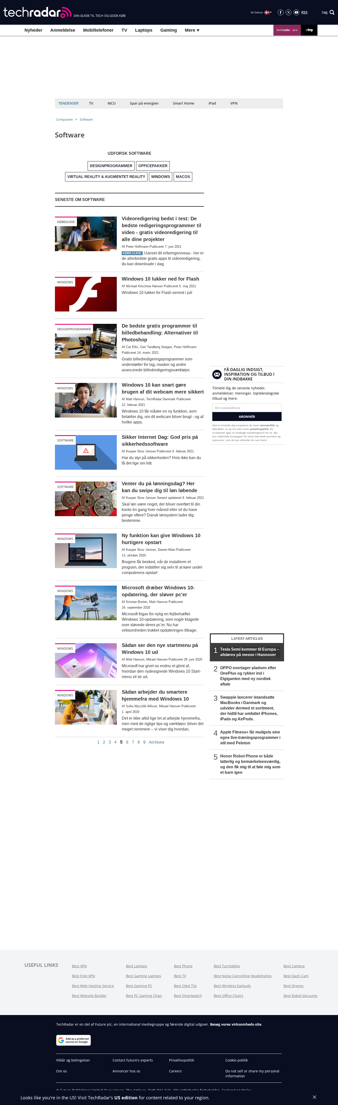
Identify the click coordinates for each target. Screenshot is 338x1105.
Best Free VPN (83, 975)
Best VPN (79, 966)
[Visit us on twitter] (288, 12)
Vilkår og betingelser (73, 1060)
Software (86, 119)
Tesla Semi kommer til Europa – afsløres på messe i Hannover (249, 652)
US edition (126, 1098)
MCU (112, 103)
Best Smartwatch (188, 995)
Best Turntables (227, 966)
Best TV (180, 975)
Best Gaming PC (139, 985)
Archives (156, 742)
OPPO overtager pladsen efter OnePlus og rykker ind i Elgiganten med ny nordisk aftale (248, 676)
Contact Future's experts (133, 1060)
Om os (61, 1071)
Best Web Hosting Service (93, 985)
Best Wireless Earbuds (232, 985)
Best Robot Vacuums (300, 995)
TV (124, 30)
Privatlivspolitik (181, 1060)
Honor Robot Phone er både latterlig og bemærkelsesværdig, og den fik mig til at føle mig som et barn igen (250, 764)
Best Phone (183, 966)
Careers (175, 1071)
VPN (234, 103)
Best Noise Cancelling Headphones (243, 975)
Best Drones (294, 985)
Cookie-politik (236, 1060)
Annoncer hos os (126, 1071)
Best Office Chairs (228, 995)
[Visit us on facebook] (281, 12)
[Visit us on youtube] (296, 12)
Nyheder (33, 30)
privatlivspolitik (259, 429)
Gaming (168, 30)
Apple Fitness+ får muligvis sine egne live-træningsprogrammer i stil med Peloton (250, 737)
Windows (65, 282)
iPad (212, 103)
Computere (64, 119)
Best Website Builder (89, 995)
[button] (328, 12)
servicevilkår (268, 425)
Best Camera (294, 966)
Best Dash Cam (296, 975)
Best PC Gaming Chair (144, 995)
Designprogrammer (74, 329)
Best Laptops (136, 966)
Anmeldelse (62, 30)
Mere (190, 30)
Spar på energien (144, 103)
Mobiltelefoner (98, 30)
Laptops (143, 30)
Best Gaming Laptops (143, 975)
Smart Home (183, 103)
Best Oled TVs (185, 985)
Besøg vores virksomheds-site (235, 1024)
